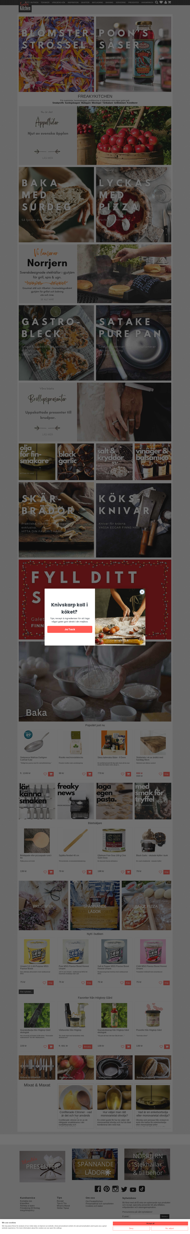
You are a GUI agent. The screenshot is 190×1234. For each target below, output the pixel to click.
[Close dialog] (142, 592)
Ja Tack (69, 629)
